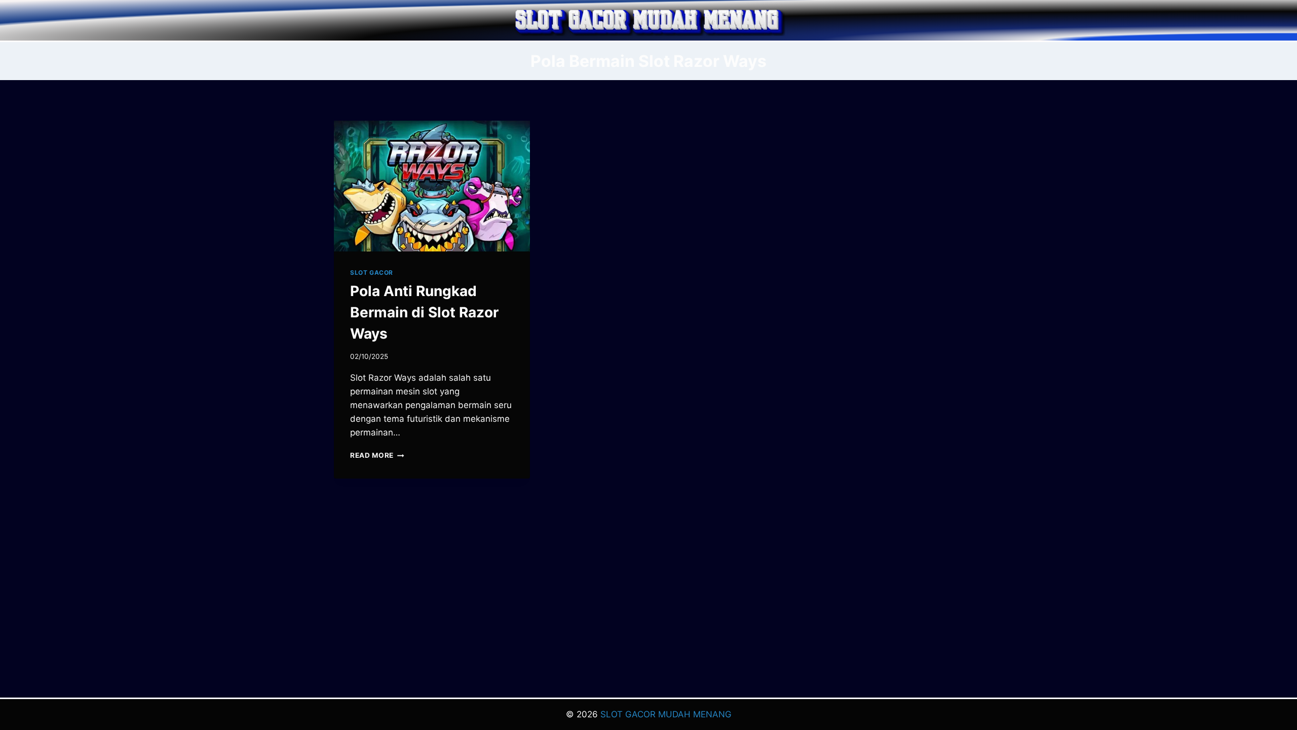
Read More (377, 455)
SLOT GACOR (371, 272)
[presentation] (432, 186)
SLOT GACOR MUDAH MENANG (666, 714)
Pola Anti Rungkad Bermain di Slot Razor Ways (424, 312)
